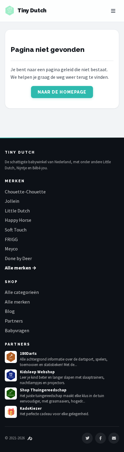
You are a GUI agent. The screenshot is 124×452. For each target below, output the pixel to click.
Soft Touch (15, 230)
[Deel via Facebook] (100, 438)
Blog (10, 311)
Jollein (12, 201)
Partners (14, 321)
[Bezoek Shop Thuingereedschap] (11, 393)
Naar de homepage (62, 92)
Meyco (11, 249)
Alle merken (17, 302)
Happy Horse (18, 220)
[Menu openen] (113, 11)
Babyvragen (17, 330)
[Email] (113, 438)
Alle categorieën (22, 292)
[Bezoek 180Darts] (11, 357)
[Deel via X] (87, 438)
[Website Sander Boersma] (30, 438)
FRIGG (11, 239)
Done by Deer (18, 258)
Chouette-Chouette (25, 192)
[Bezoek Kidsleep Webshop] (11, 375)
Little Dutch (17, 211)
